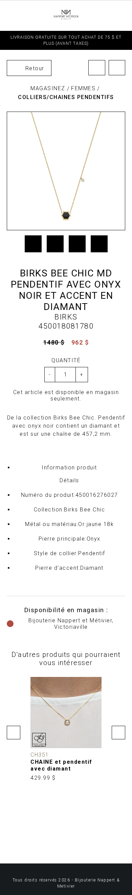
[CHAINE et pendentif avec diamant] (66, 729)
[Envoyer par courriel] (99, 243)
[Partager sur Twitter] (55, 243)
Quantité (66, 360)
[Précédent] (96, 67)
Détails (69, 480)
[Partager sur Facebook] (33, 243)
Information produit (69, 467)
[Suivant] (117, 67)
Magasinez (47, 88)
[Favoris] (39, 739)
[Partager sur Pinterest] (77, 243)
